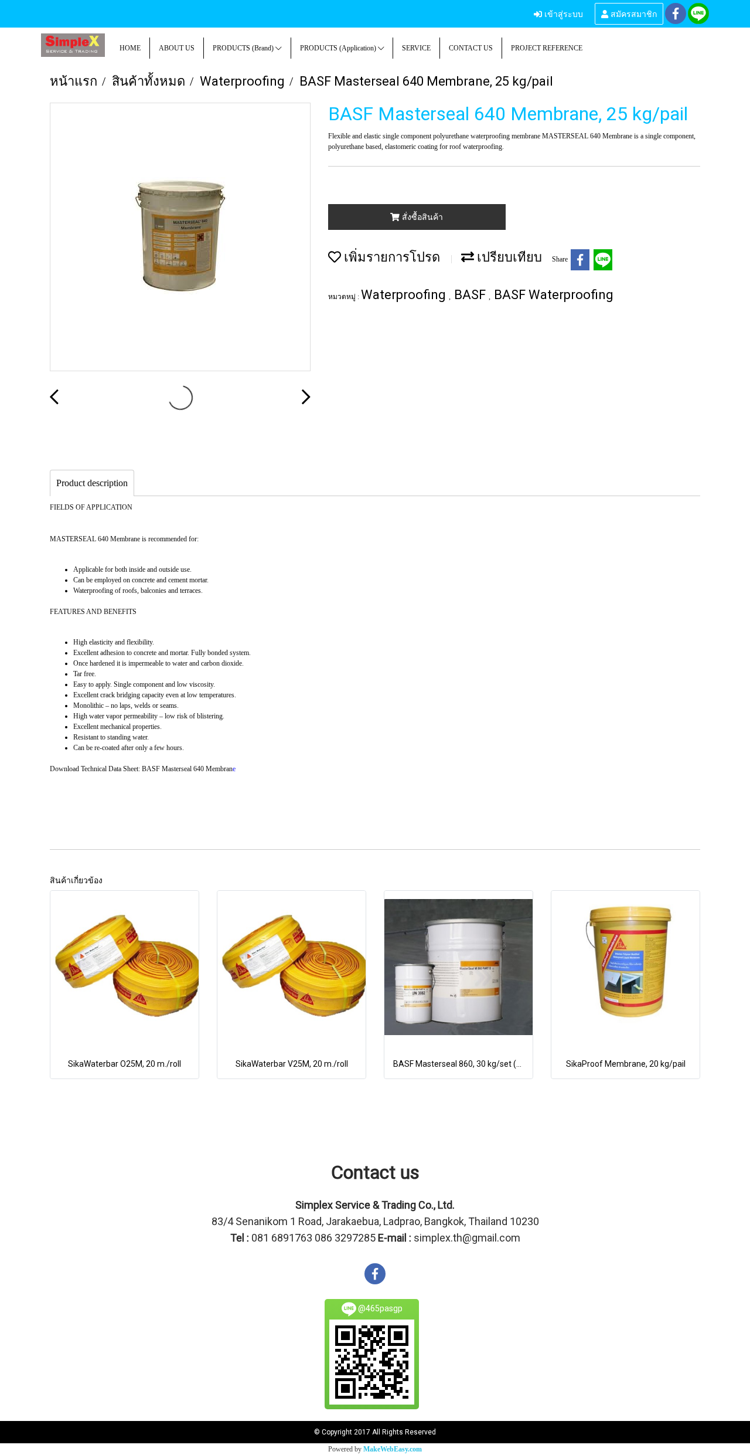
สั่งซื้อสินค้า (421, 217)
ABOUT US (177, 48)
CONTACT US (471, 48)
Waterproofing (405, 294)
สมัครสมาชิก (632, 13)
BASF (471, 294)
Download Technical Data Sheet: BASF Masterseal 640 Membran (141, 769)
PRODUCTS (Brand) (244, 48)
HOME (130, 48)
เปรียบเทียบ (508, 257)
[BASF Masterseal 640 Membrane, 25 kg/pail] (180, 237)
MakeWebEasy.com (392, 1449)
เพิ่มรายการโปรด (390, 257)
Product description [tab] (92, 483)
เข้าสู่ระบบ (562, 13)
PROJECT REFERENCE (546, 48)
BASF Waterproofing (553, 294)
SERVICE (416, 48)
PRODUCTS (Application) (339, 48)
